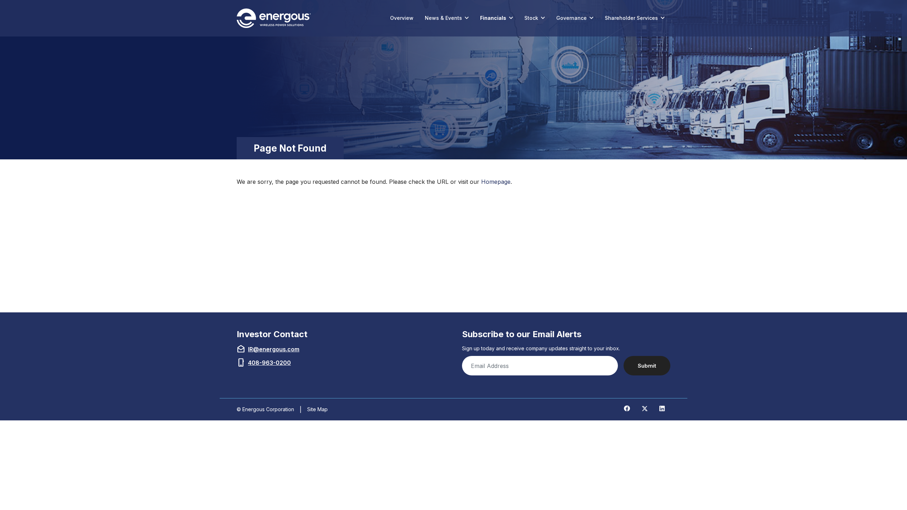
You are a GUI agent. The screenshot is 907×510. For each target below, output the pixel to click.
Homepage (496, 181)
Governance (571, 18)
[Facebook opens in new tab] (627, 408)
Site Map (317, 409)
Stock (531, 18)
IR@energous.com (273, 349)
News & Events (443, 18)
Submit (647, 365)
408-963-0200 (269, 362)
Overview (401, 18)
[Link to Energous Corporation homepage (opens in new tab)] (275, 18)
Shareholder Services (631, 18)
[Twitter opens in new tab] (645, 408)
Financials (493, 18)
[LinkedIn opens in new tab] (662, 408)
